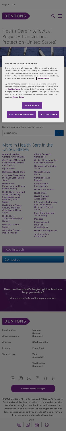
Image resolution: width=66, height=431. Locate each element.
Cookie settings (32, 105)
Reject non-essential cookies (21, 114)
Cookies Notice (43, 79)
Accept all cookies (49, 114)
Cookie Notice (18, 97)
